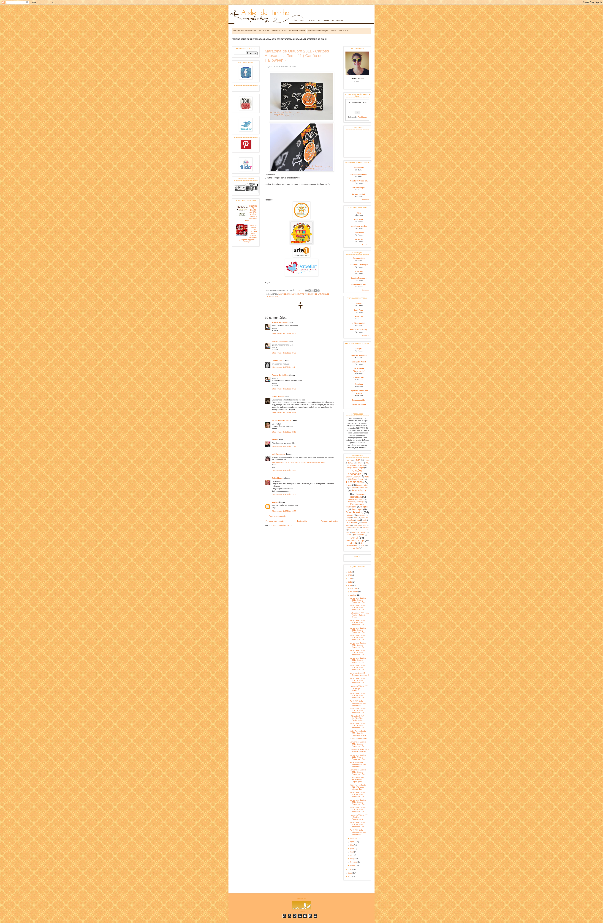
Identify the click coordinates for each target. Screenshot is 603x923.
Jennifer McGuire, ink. (359, 181)
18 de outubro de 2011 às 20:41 (284, 413)
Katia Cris (359, 239)
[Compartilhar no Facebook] (315, 290)
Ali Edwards (359, 168)
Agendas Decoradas (357, 465)
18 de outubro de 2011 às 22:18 (284, 432)
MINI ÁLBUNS (264, 31)
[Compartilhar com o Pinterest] (318, 290)
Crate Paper (359, 310)
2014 (350, 575)
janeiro (353, 865)
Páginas (365, 507)
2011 (350, 585)
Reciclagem (357, 509)
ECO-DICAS (343, 31)
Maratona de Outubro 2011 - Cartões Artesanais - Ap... (358, 824)
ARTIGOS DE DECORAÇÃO (318, 31)
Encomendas (354, 482)
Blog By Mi (358, 219)
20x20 (350, 463)
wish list (356, 548)
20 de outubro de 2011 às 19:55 (284, 494)
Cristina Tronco (278, 361)
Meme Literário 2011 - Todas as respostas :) (359, 674)
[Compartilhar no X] (312, 290)
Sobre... (302, 20)
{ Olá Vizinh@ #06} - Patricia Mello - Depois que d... (357, 779)
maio (352, 852)
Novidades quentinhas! (358, 738)
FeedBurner (362, 117)
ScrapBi (359, 349)
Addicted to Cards (358, 284)
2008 (350, 876)
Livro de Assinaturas (358, 487)
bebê (355, 517)
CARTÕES (276, 31)
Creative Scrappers (359, 278)
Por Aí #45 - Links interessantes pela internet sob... (358, 832)
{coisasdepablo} (358, 400)
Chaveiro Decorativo (353, 477)
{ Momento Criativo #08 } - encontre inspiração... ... (359, 688)
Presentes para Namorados (355, 505)
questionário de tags (355, 540)
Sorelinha (359, 384)
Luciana (275, 502)
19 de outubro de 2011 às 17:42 (284, 446)
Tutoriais (312, 20)
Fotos (349, 485)
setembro (354, 838)
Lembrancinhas (362, 485)
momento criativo (358, 532)
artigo (349, 517)
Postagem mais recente (275, 521)
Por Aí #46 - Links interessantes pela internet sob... (358, 764)
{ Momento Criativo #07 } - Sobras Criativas (359, 750)
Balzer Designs (359, 188)
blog (358, 520)
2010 (350, 870)
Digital (366, 477)
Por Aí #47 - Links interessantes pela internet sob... (358, 703)
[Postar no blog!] (309, 290)
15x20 (367, 460)
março (353, 859)
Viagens (350, 515)
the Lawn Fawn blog (358, 330)
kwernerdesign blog (358, 174)
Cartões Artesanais (287, 294)
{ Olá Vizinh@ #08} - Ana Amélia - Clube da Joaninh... (359, 615)
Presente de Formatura (356, 499)
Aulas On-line (324, 20)
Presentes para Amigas (356, 502)
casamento (352, 522)
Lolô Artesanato (278, 454)
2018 (350, 572)
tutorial (353, 543)
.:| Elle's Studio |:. (359, 323)
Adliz (359, 213)
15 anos (349, 460)
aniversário (361, 515)
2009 (350, 873)
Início (295, 20)
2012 (350, 582)
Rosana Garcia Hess (280, 322)
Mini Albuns (359, 490)
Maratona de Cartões (307, 294)
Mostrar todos (365, 199)
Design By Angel (359, 362)
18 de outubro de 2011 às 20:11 (284, 367)
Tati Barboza (359, 233)
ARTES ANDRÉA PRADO (282, 421)
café (364, 520)
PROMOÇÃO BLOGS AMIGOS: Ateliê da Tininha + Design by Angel (251, 213)
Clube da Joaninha (359, 355)
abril (352, 855)
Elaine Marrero (278, 478)
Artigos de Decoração (355, 468)
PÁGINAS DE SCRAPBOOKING (244, 31)
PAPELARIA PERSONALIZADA (293, 31)
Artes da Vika (358, 377)
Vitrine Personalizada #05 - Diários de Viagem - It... (358, 787)
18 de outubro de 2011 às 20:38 (284, 389)
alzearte (275, 440)
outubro (353, 595)
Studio (358, 303)
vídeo (363, 545)
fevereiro (353, 862)
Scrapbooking (359, 258)
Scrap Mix (359, 271)
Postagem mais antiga (329, 521)
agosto (353, 842)
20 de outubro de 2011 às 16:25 (284, 470)
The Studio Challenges (358, 265)
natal (349, 535)
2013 (350, 579)
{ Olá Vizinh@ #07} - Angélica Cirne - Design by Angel (357, 718)
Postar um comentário (277, 516)
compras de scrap (360, 525)
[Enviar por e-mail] (306, 290)
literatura (366, 527)
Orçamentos (337, 20)
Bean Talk (359, 317)
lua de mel (351, 530)
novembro (354, 592)
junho (352, 848)
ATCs (367, 463)
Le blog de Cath (358, 194)
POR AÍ (333, 31)
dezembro (354, 588)
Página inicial (302, 521)
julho (352, 845)
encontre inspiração (353, 527)
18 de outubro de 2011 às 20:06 (284, 353)
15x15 (357, 460)
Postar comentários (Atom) (282, 525)
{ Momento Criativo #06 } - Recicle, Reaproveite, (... (359, 817)
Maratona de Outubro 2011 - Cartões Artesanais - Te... (358, 600)
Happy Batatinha (359, 404)
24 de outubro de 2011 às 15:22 (284, 511)
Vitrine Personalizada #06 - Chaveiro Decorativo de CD (358, 733)
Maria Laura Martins (359, 226)
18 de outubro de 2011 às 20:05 (284, 334)
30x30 (360, 463)
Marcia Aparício (278, 396)
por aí (354, 537)
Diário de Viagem (356, 479)
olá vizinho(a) (359, 535)
